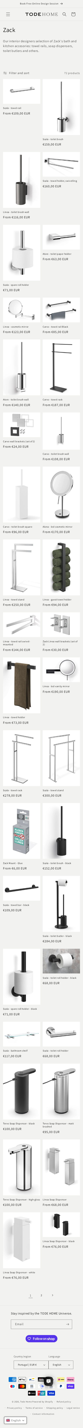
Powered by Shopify (42, 1401)
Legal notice (73, 1407)
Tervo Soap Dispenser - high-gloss (21, 1199)
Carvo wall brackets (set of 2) (19, 441)
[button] (8, 14)
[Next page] (52, 1295)
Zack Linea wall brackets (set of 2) (60, 643)
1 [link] (30, 1295)
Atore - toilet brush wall (16, 399)
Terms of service (34, 1407)
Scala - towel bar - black (16, 904)
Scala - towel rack (12, 790)
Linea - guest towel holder (57, 599)
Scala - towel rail (12, 107)
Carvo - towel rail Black (55, 326)
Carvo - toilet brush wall (56, 453)
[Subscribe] (67, 1324)
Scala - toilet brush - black (57, 863)
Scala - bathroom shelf (15, 1050)
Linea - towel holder (14, 717)
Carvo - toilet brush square (17, 526)
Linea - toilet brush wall (16, 211)
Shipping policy (54, 1407)
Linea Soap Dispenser (55, 1199)
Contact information (43, 1414)
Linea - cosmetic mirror (16, 326)
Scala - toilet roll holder (55, 1050)
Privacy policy (14, 1407)
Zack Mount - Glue (13, 863)
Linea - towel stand (13, 599)
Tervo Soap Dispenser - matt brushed (58, 1125)
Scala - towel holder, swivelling (60, 180)
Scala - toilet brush (53, 139)
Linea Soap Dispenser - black (59, 1241)
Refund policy (64, 1401)
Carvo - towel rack (53, 399)
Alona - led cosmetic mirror (57, 526)
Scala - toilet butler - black (57, 935)
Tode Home (26, 1401)
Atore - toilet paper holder (57, 253)
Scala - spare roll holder (16, 284)
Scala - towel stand (53, 790)
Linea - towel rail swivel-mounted (16, 643)
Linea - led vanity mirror (56, 686)
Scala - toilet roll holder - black (59, 977)
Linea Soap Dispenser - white (19, 1272)
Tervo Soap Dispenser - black (19, 1123)
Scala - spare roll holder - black (20, 1008)
